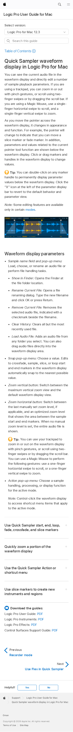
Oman (6, 715)
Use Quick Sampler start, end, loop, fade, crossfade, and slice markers (32, 527)
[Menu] (68, 4)
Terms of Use (9, 725)
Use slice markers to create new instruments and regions (29, 591)
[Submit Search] (8, 41)
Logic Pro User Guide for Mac (28, 14)
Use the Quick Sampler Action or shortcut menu (30, 570)
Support (16, 698)
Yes (27, 687)
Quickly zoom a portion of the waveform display (27, 549)
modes (30, 209)
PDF (40, 614)
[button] (59, 4)
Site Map (24, 725)
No (48, 687)
